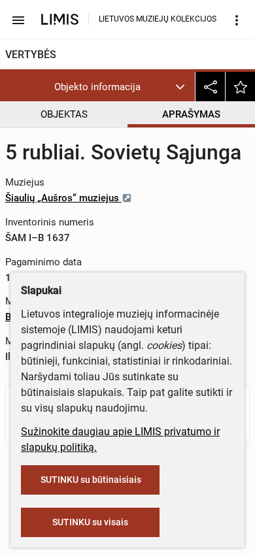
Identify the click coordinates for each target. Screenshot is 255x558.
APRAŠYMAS (191, 114)
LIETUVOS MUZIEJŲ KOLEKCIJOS (157, 19)
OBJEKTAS (64, 114)
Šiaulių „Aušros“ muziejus (63, 198)
